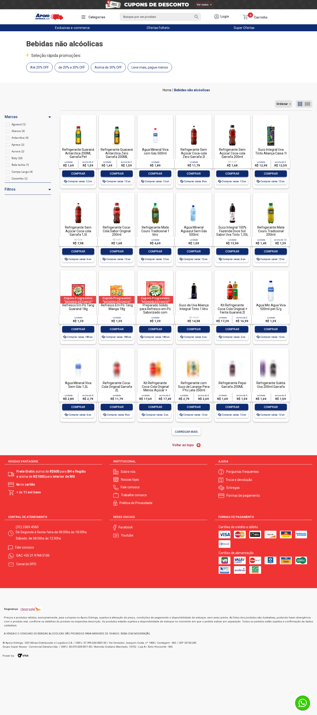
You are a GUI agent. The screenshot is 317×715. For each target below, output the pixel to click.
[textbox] (160, 17)
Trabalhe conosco (134, 495)
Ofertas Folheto (158, 28)
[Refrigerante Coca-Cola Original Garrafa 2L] (116, 367)
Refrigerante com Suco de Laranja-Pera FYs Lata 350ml (194, 386)
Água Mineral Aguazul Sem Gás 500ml (194, 231)
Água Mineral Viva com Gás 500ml (155, 151)
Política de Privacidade (136, 503)
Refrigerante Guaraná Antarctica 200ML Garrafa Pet (78, 153)
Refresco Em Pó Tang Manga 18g (117, 306)
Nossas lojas (130, 479)
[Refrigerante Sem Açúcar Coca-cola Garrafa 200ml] (232, 125)
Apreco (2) (18, 145)
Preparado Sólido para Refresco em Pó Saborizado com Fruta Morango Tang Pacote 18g (155, 312)
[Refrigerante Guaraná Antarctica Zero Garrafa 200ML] (116, 125)
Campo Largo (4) (22, 172)
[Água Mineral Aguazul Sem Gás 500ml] (193, 203)
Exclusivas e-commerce (72, 28)
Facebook (126, 527)
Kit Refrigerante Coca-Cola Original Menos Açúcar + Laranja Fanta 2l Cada (155, 388)
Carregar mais (186, 431)
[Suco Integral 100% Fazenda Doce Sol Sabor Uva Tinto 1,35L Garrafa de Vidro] (232, 203)
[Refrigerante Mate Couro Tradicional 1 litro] (155, 203)
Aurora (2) (18, 151)
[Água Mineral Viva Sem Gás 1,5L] (78, 367)
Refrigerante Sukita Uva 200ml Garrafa (270, 384)
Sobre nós (128, 472)
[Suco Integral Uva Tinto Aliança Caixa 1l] (270, 125)
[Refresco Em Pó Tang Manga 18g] (116, 281)
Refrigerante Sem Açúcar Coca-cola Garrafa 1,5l (78, 231)
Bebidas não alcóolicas (192, 90)
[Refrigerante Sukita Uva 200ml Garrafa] (270, 367)
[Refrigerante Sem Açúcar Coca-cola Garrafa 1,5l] (78, 203)
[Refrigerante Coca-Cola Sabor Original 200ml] (116, 203)
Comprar (78, 173)
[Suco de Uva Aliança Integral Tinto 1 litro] (193, 281)
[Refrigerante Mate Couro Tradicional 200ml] (270, 203)
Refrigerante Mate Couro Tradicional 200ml (271, 231)
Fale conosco (130, 487)
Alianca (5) (18, 131)
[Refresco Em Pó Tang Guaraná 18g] (78, 281)
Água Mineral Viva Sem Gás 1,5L (78, 384)
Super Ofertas (244, 28)
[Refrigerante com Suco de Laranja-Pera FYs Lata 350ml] (193, 367)
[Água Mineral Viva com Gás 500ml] (155, 125)
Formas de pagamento (243, 495)
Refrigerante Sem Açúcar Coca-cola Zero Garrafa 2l (194, 153)
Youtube (127, 535)
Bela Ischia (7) (20, 165)
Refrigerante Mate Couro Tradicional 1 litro (155, 231)
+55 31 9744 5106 (36, 555)
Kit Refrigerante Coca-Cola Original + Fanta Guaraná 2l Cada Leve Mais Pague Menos (232, 312)
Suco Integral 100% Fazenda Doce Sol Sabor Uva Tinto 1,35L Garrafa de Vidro (232, 233)
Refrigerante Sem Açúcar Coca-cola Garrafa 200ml (232, 153)
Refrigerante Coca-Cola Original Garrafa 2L (117, 386)
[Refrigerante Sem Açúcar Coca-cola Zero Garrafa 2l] (193, 125)
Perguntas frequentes (242, 472)
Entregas (233, 487)
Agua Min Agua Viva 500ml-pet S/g (271, 306)
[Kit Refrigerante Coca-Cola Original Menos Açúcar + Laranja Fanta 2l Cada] (155, 367)
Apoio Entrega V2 (167, 90)
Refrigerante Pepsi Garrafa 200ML (232, 384)
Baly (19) (17, 158)
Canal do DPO (26, 564)
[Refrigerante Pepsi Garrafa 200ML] (232, 367)
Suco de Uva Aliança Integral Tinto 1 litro (194, 306)
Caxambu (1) (20, 178)
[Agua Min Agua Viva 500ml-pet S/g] (270, 281)
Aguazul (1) (19, 124)
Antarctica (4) (20, 138)
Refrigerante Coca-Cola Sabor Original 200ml (117, 231)
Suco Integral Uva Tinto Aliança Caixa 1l (271, 151)
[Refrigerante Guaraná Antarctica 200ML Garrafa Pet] (78, 125)
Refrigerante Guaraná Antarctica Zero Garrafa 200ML (117, 153)
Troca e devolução (239, 480)
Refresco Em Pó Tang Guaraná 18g (78, 306)
